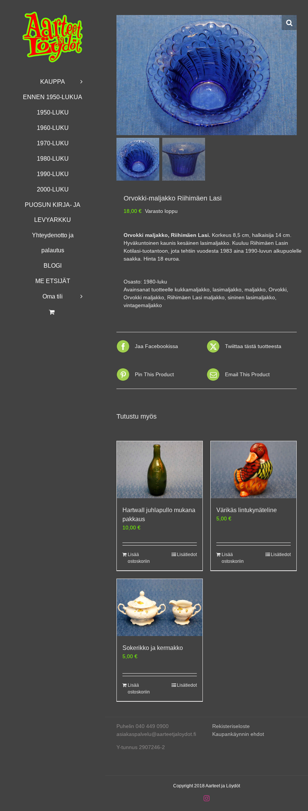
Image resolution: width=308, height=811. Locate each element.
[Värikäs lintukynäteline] (253, 469)
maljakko (255, 289)
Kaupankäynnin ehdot (238, 734)
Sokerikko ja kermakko (152, 648)
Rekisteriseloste (231, 726)
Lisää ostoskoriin (139, 558)
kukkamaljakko (192, 289)
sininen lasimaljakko (251, 297)
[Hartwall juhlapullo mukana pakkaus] (159, 469)
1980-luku (155, 282)
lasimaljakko (227, 289)
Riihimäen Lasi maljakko (196, 297)
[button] (289, 22)
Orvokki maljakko (144, 297)
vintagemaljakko (143, 305)
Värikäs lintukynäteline (246, 510)
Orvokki (278, 289)
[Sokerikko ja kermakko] (159, 607)
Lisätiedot (187, 554)
